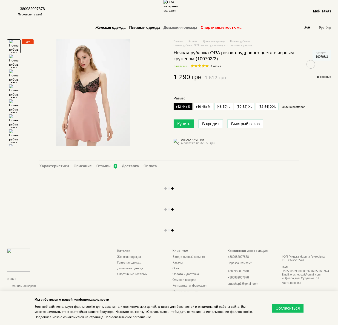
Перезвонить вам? (30, 14)
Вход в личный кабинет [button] (188, 256)
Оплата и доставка (185, 274)
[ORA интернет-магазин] (18, 259)
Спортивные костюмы (222, 27)
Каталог (177, 262)
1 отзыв (216, 66)
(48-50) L (223, 106)
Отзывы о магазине (185, 291)
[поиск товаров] (143, 11)
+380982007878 (31, 9)
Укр (328, 27)
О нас (176, 268)
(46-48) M (203, 106)
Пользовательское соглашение (127, 317)
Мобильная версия (24, 286)
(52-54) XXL (267, 106)
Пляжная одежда (144, 27)
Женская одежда (110, 27)
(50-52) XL (244, 106)
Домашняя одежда (180, 27)
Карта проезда (291, 282)
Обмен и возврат (184, 279)
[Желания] (295, 11)
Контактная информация (189, 285)
